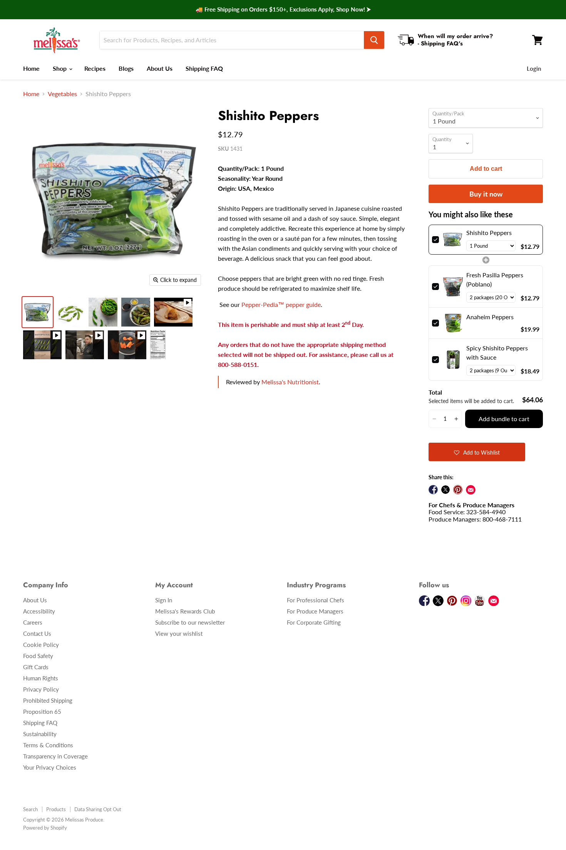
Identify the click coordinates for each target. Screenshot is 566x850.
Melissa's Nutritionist (290, 381)
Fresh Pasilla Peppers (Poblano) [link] (494, 279)
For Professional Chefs (315, 600)
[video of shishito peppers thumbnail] (85, 345)
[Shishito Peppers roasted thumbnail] (136, 312)
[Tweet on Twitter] (445, 489)
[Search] (374, 40)
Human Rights (40, 678)
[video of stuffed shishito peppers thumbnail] (42, 345)
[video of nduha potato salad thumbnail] (127, 345)
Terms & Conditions (48, 745)
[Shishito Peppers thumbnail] (103, 312)
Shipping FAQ (204, 68)
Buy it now (485, 194)
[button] (434, 419)
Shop (60, 68)
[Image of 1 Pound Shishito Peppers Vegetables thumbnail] (37, 312)
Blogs (126, 68)
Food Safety (38, 655)
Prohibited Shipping (47, 700)
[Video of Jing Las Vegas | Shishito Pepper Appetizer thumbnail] (173, 312)
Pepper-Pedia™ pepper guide (281, 304)
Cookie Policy (41, 644)
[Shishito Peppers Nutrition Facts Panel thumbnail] (157, 345)
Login (534, 68)
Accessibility (39, 611)
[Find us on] (471, 490)
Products (56, 809)
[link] (452, 239)
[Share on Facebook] (433, 489)
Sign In (163, 600)
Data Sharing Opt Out (97, 809)
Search (30, 809)
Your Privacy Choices (49, 767)
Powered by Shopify (45, 828)
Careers (32, 622)
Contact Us (37, 633)
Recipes (94, 68)
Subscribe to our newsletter (190, 622)
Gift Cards (36, 666)
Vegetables (62, 93)
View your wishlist (179, 633)
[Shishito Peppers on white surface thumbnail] (70, 312)
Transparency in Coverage (55, 756)
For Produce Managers (315, 611)
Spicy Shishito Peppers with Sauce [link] (497, 352)
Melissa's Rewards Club (185, 611)
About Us (159, 68)
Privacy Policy (41, 689)
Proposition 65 (42, 711)
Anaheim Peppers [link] (490, 316)
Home (31, 68)
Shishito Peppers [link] (489, 232)
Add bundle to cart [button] (504, 418)
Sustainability (40, 733)
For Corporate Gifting (314, 622)
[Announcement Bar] (283, 9)
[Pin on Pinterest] (457, 489)
